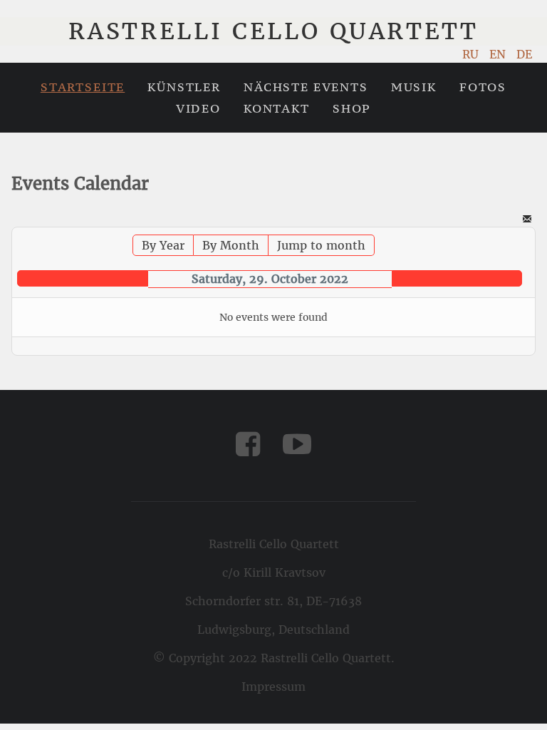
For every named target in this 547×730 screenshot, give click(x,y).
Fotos (482, 87)
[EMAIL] (527, 220)
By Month (230, 245)
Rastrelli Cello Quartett (273, 31)
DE (524, 54)
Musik (414, 87)
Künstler (184, 87)
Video (198, 108)
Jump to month (321, 245)
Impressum (273, 686)
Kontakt (277, 108)
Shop (352, 108)
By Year (163, 245)
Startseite (83, 87)
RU (472, 54)
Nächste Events (306, 87)
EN (499, 54)
